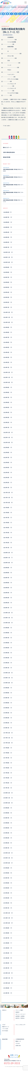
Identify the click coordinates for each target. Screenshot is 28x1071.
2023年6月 (6, 402)
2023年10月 (6, 382)
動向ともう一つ (7, 147)
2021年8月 (6, 512)
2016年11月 (6, 797)
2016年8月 (6, 812)
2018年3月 (6, 717)
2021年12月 (6, 492)
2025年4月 (6, 292)
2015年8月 (6, 872)
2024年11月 (6, 317)
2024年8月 (6, 332)
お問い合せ (18, 1045)
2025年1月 (6, 307)
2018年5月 (6, 707)
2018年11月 (6, 677)
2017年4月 (6, 772)
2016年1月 (6, 847)
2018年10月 (6, 682)
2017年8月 (6, 752)
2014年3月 (6, 958)
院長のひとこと (5, 1026)
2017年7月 (6, 757)
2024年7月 (6, 337)
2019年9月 (6, 627)
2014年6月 (6, 943)
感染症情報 (4, 1039)
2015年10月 (6, 862)
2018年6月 (6, 702)
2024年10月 (6, 322)
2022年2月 (6, 482)
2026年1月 (6, 247)
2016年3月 (6, 837)
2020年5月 (6, 587)
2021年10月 (6, 502)
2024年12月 (6, 312)
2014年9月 (6, 928)
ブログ (3, 1024)
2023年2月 (6, 422)
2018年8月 (6, 692)
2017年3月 (6, 777)
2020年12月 (6, 552)
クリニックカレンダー (21, 1024)
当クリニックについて (20, 1014)
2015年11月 (6, 857)
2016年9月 (6, 807)
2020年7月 (6, 577)
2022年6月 (6, 462)
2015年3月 (6, 898)
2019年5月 (6, 647)
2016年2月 (6, 842)
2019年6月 (6, 642)
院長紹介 (18, 1012)
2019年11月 (6, 617)
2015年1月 (6, 908)
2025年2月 (6, 302)
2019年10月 (6, 622)
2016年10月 (6, 802)
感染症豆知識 (6, 157)
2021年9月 (6, 507)
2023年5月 (6, 407)
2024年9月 (6, 327)
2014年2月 (6, 963)
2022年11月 (6, 437)
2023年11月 (6, 377)
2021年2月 (6, 542)
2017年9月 (6, 747)
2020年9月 (6, 567)
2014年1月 (6, 968)
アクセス (18, 1043)
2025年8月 (6, 272)
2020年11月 (6, 557)
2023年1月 (6, 427)
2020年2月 (6, 602)
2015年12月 (6, 852)
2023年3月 (6, 417)
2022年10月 (6, 442)
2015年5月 (6, 887)
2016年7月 (6, 817)
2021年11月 (6, 497)
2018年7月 (6, 697)
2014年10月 (6, 923)
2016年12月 (6, 792)
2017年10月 (6, 742)
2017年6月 (6, 762)
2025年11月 (6, 257)
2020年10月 (6, 562)
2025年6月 (6, 282)
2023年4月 (6, 412)
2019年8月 (6, 632)
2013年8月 (6, 988)
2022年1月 (6, 487)
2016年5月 (6, 827)
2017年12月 (6, 732)
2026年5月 (6, 227)
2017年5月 (6, 767)
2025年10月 (6, 262)
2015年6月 (6, 882)
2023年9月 (6, 387)
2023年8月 (6, 392)
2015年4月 (6, 893)
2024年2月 (6, 362)
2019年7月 (6, 637)
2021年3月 (6, 537)
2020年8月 (6, 572)
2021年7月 (6, 517)
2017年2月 (6, 782)
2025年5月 (6, 287)
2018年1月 (6, 727)
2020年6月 (6, 582)
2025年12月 (6, 252)
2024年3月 (6, 357)
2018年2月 (6, 722)
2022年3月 (6, 477)
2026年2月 (6, 242)
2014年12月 (6, 913)
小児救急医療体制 (20, 1039)
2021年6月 (6, 522)
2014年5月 (6, 948)
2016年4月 (6, 832)
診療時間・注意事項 (20, 1016)
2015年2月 (6, 903)
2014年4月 (6, 953)
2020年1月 (6, 607)
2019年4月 (6, 652)
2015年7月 (6, 877)
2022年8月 (6, 452)
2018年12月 (6, 672)
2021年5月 (6, 527)
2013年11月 (6, 978)
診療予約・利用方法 (20, 1018)
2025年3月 (6, 297)
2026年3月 (6, 237)
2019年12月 (6, 612)
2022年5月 (6, 467)
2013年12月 (6, 973)
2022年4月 (6, 472)
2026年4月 (6, 232)
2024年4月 (6, 352)
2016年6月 (6, 822)
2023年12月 (6, 372)
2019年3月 (6, 657)
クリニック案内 (19, 1010)
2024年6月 (6, 342)
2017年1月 (6, 787)
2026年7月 (6, 217)
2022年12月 (6, 432)
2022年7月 (6, 457)
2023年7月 (6, 397)
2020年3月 (6, 597)
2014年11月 (6, 918)
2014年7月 (6, 938)
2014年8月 (6, 933)
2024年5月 (6, 347)
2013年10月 (6, 983)
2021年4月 (6, 532)
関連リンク (18, 1041)
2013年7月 (6, 993)
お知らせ (4, 1010)
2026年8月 (6, 212)
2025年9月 (6, 267)
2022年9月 (6, 447)
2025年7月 (6, 277)
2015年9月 (6, 867)
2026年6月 (6, 222)
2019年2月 (6, 662)
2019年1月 (6, 667)
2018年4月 (6, 712)
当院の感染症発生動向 (9, 152)
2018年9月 (6, 687)
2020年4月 (6, 592)
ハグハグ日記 (5, 1028)
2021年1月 (6, 547)
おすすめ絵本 (5, 1030)
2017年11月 (6, 737)
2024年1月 (6, 367)
